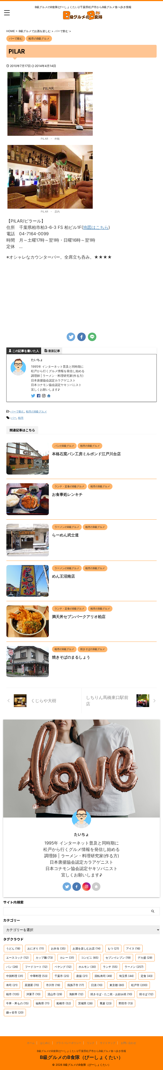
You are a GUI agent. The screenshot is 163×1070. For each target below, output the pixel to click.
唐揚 (82, 976)
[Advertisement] (81, 294)
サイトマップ (107, 1042)
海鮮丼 (76, 994)
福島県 (42, 1003)
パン (12, 966)
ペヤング (63, 966)
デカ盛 (145, 957)
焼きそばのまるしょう (71, 657)
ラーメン (134, 966)
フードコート (36, 966)
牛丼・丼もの (17, 1003)
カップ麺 (44, 957)
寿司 (12, 985)
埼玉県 (126, 976)
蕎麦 (106, 1003)
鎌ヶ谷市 (15, 1012)
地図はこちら (95, 227)
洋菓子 (33, 994)
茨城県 (85, 1003)
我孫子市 (75, 985)
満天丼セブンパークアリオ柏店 (78, 616)
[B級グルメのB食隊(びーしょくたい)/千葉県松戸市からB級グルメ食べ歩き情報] (83, 17)
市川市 (53, 985)
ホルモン (87, 966)
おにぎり (35, 948)
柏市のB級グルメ (36, 411)
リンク (90, 1042)
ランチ (110, 966)
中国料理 (14, 976)
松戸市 (139, 985)
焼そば (146, 994)
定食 (147, 976)
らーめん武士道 (65, 535)
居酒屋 (32, 985)
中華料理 (39, 976)
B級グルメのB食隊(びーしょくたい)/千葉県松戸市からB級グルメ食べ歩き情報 (81, 1051)
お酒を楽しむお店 (87, 948)
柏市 (21, 417)
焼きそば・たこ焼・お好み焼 (111, 994)
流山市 (55, 994)
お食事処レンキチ (67, 494)
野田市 (126, 1003)
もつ (113, 948)
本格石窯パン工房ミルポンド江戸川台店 (86, 454)
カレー (67, 957)
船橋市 (63, 1003)
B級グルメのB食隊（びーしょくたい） (81, 1057)
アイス (133, 948)
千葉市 (62, 976)
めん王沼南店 (63, 576)
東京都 (117, 985)
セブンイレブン (118, 957)
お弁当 (58, 948)
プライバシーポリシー (68, 1042)
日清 (97, 985)
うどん (13, 948)
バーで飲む (17, 411)
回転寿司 (103, 976)
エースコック (17, 957)
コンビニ (89, 957)
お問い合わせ (128, 1042)
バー (13, 417)
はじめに (45, 1042)
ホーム (31, 1042)
